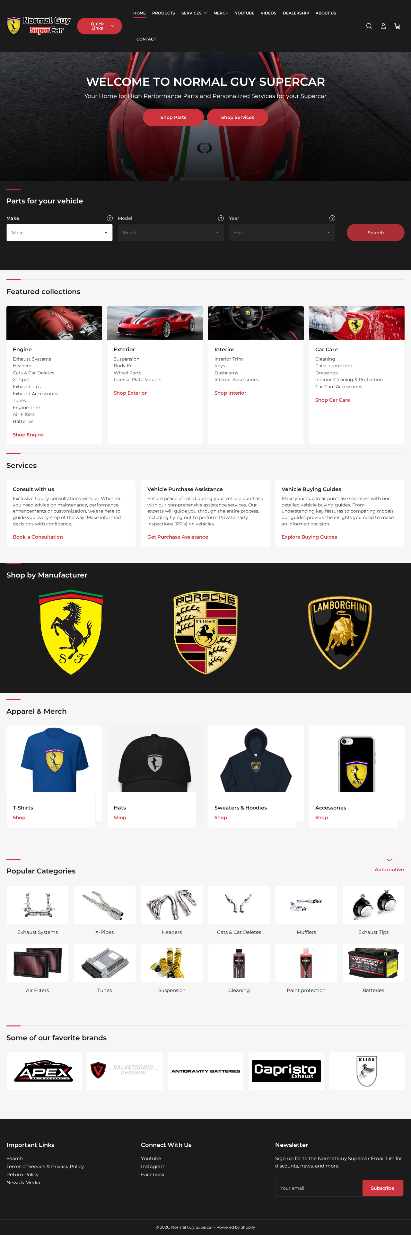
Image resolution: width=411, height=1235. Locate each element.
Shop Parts (173, 117)
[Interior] (256, 323)
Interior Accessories (236, 379)
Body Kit (123, 366)
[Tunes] (104, 963)
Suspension (126, 359)
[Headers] (172, 905)
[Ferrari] (71, 632)
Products (163, 13)
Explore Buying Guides (309, 537)
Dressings (326, 373)
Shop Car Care (332, 400)
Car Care (326, 349)
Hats (120, 808)
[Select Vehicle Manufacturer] (110, 218)
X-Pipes (21, 379)
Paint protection (333, 366)
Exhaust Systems (32, 359)
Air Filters (24, 414)
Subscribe (382, 1188)
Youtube (151, 1158)
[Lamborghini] (340, 632)
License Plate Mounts (138, 379)
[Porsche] (205, 632)
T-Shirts (23, 808)
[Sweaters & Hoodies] (256, 773)
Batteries (23, 421)
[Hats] (155, 773)
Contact (146, 39)
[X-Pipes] (104, 905)
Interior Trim (228, 359)
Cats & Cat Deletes (33, 373)
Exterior (124, 349)
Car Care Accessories (338, 386)
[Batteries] (373, 963)
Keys (219, 366)
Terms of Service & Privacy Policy (45, 1166)
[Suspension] (172, 963)
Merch (221, 13)
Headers (22, 366)
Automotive (389, 869)
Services (191, 13)
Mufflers (306, 932)
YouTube (244, 13)
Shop (19, 817)
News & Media (23, 1182)
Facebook (152, 1174)
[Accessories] (357, 773)
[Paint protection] (306, 963)
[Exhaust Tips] (373, 905)
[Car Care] (357, 323)
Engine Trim (26, 407)
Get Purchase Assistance (177, 537)
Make (12, 218)
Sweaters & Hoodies (240, 808)
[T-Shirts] (54, 773)
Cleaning (325, 359)
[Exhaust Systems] (37, 905)
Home (139, 13)
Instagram (153, 1166)
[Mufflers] (306, 905)
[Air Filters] (37, 963)
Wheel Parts (127, 373)
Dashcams (226, 373)
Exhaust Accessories (35, 394)
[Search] (369, 26)
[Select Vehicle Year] (332, 218)
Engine (22, 349)
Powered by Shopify (235, 1227)
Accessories (330, 808)
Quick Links (97, 26)
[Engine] (54, 323)
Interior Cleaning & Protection (349, 379)
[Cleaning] (239, 963)
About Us (326, 13)
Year (234, 218)
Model (125, 218)
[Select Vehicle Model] (221, 218)
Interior (224, 349)
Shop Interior (230, 393)
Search (376, 233)
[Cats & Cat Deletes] (239, 905)
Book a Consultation (38, 537)
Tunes (19, 400)
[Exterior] (155, 323)
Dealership (296, 13)
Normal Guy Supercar (192, 1227)
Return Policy (22, 1174)
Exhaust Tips (27, 386)
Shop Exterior (130, 393)
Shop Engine (28, 435)
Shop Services (237, 117)
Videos (268, 13)
